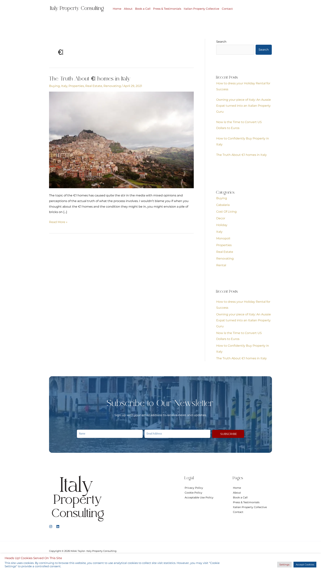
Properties (76, 86)
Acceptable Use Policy (199, 497)
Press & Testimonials (167, 8)
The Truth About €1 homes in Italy (90, 79)
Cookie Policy (193, 492)
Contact (227, 8)
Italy (64, 86)
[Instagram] (50, 526)
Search (221, 41)
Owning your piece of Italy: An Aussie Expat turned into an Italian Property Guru (243, 105)
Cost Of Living (226, 211)
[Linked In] (57, 526)
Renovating (112, 86)
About (128, 8)
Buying (54, 86)
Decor (220, 218)
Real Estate (93, 86)
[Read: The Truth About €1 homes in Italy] (121, 139)
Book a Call (142, 8)
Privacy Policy (194, 487)
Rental (221, 265)
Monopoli (223, 238)
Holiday (221, 225)
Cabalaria (223, 205)
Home (117, 8)
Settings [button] (284, 564)
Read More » (58, 221)
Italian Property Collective (201, 8)
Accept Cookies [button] (305, 564)
